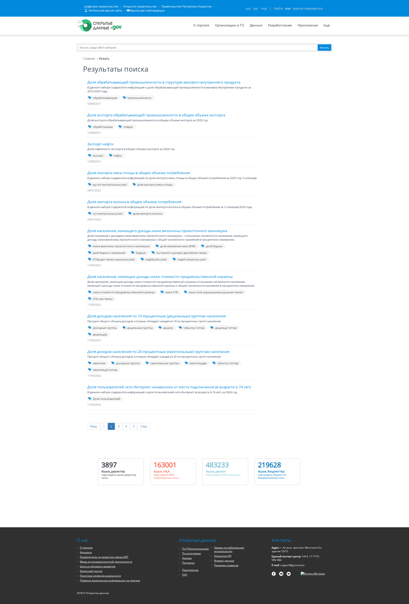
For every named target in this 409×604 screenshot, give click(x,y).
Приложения (308, 25)
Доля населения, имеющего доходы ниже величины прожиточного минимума (157, 230)
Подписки (188, 563)
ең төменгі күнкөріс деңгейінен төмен (181, 253)
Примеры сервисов (226, 565)
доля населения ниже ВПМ (177, 246)
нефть (118, 156)
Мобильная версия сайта (105, 10)
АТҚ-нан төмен (103, 299)
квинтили (99, 363)
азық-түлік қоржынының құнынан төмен (216, 292)
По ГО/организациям (195, 549)
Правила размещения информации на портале (110, 580)
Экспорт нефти (100, 144)
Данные (256, 25)
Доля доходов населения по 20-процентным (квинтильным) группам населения (158, 351)
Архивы (187, 558)
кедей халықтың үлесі (191, 259)
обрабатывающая (105, 98)
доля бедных (214, 246)
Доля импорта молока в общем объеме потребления (134, 201)
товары (128, 127)
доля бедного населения (109, 253)
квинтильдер (198, 363)
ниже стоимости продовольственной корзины (124, 292)
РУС (255, 8)
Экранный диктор (91, 571)
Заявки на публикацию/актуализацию (229, 549)
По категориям (191, 553)
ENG (264, 8)
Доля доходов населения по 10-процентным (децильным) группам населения (156, 316)
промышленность (139, 98)
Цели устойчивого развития (97, 566)
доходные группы (105, 328)
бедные (141, 253)
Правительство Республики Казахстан (186, 6)
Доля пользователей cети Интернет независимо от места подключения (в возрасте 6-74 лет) (169, 386)
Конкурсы (86, 552)
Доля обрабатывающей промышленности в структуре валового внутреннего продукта (163, 82)
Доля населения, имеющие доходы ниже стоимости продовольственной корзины (160, 276)
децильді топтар (226, 328)
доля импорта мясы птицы (155, 184)
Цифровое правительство (101, 6)
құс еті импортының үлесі (110, 184)
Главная (89, 58)
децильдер (100, 334)
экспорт (98, 156)
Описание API (222, 556)
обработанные (103, 127)
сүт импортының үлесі (107, 213)
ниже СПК (171, 292)
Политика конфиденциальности (100, 576)
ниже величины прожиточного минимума (121, 246)
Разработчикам (280, 25)
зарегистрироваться (307, 8)
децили (168, 328)
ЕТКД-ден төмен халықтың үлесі (114, 259)
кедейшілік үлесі (156, 259)
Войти (278, 8)
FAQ (184, 575)
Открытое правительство (140, 6)
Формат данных (224, 560)
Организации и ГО (229, 25)
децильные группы (140, 328)
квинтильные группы (164, 363)
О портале (201, 25)
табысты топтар (193, 328)
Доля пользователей (106, 399)
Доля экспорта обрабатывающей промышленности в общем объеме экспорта (156, 115)
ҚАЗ (248, 8)
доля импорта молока (147, 213)
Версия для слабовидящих (147, 10)
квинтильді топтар (105, 370)
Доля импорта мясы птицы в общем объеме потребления (138, 172)
